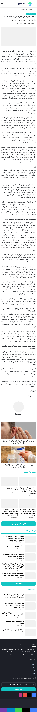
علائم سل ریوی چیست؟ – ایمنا (11, 489)
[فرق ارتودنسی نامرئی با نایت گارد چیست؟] (30, 623)
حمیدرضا (31, 20)
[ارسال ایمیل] (28, 20)
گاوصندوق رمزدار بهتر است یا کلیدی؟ (13, 630)
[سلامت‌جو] (24, 3)
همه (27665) (18, 584)
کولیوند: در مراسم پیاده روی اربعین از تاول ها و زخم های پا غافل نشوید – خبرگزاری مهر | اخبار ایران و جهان (10, 512)
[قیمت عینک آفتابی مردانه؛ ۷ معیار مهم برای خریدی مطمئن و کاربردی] (30, 597)
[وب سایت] (18, 417)
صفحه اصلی (31, 9)
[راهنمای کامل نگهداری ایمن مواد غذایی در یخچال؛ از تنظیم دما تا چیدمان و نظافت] (30, 606)
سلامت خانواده (24, 9)
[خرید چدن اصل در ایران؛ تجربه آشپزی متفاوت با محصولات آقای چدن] (30, 615)
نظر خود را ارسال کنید (18, 524)
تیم (35, 670)
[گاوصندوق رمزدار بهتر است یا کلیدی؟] (30, 632)
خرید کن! (33, 673)
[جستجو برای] (35, 4)
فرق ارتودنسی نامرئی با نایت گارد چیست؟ (14, 622)
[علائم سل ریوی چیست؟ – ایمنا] (9, 481)
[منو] (2, 4)
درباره (34, 667)
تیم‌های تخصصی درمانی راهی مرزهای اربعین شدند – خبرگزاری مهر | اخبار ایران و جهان (27, 512)
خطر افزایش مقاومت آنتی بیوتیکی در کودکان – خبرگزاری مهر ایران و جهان (13, 574)
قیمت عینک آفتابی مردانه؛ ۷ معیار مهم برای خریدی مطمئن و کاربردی (14, 596)
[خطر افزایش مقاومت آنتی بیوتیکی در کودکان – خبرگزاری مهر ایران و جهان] (30, 575)
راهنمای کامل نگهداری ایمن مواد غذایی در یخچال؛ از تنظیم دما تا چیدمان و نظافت (14, 605)
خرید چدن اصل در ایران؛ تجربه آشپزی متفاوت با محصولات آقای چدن (13, 614)
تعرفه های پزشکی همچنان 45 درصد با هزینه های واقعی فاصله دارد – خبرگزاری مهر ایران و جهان (27, 490)
